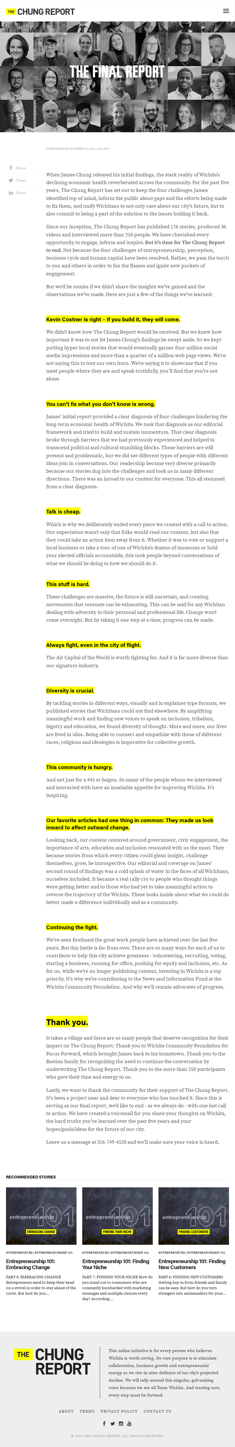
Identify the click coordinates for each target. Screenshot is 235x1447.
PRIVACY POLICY (119, 1411)
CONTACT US (158, 1411)
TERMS (87, 1411)
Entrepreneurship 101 (54, 1252)
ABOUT (66, 1411)
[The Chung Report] (40, 11)
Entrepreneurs (19, 1252)
